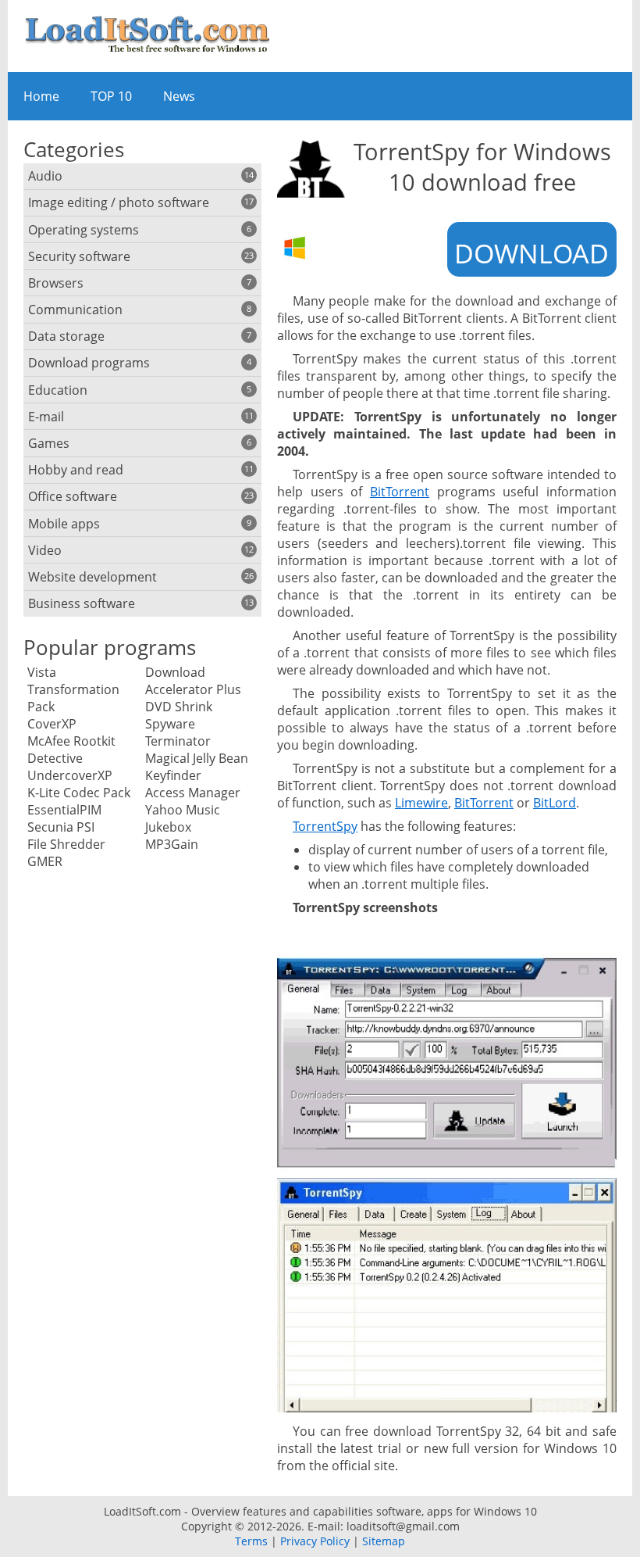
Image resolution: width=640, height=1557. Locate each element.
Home (41, 96)
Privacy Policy (315, 1541)
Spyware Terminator (178, 732)
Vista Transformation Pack (73, 689)
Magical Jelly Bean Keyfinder (196, 767)
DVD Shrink (178, 706)
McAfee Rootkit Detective (71, 749)
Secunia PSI (60, 827)
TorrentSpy (325, 826)
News (179, 96)
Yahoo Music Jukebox (182, 818)
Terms (251, 1541)
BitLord (554, 802)
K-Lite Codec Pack (78, 792)
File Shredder (66, 844)
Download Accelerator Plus (193, 681)
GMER (44, 861)
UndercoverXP (69, 775)
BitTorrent (399, 491)
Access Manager (192, 792)
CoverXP (51, 723)
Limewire (421, 802)
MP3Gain (171, 844)
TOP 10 (111, 96)
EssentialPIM (64, 809)
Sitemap (383, 1541)
